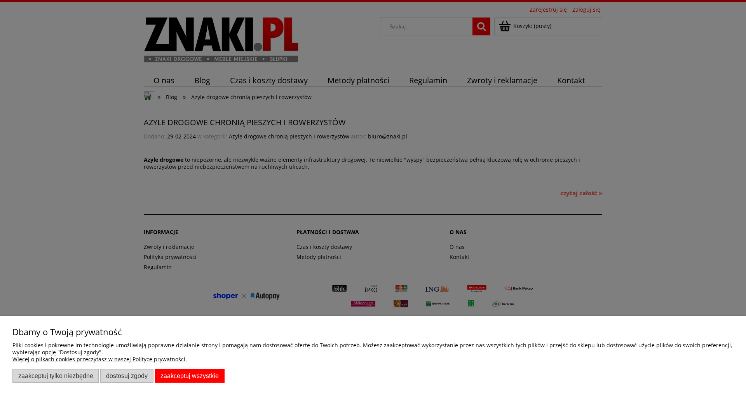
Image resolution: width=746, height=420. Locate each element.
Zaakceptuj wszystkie (189, 375)
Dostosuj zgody (127, 375)
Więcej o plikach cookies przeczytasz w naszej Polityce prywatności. (99, 359)
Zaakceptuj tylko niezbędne (55, 375)
